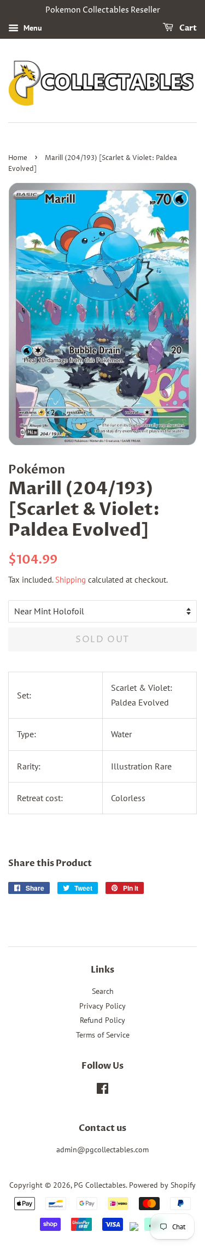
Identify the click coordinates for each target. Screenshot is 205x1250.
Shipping (70, 579)
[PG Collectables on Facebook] (102, 1090)
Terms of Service (103, 1035)
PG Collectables (100, 1185)
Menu (31, 28)
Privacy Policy (102, 1006)
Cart (187, 28)
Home (17, 158)
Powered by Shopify (162, 1185)
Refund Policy (102, 1020)
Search (103, 991)
